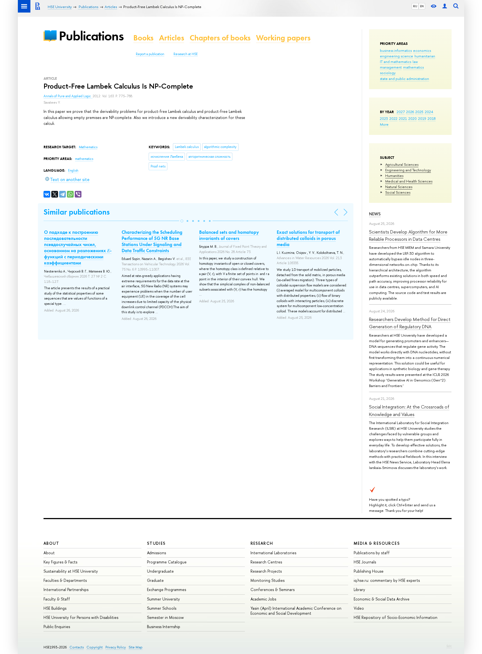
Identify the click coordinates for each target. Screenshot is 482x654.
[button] (182, 221)
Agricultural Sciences (401, 164)
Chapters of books (220, 38)
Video (359, 608)
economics (422, 50)
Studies (156, 543)
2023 (384, 118)
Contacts (76, 647)
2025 (419, 111)
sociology (388, 72)
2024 (429, 111)
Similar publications (77, 212)
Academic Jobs (263, 599)
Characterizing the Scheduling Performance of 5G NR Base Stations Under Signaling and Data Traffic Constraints (152, 241)
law (415, 61)
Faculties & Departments (65, 580)
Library (359, 589)
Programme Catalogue (167, 562)
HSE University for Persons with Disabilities (81, 617)
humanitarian (424, 56)
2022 (393, 118)
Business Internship (163, 626)
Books (143, 38)
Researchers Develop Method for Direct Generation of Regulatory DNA (409, 323)
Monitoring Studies (267, 580)
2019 (422, 118)
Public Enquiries (57, 626)
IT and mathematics (395, 61)
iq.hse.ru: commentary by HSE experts (387, 580)
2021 (403, 118)
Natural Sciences (398, 186)
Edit (449, 646)
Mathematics (88, 147)
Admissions (156, 552)
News (375, 214)
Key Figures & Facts (60, 562)
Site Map (136, 647)
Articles (171, 38)
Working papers (283, 38)
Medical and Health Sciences (408, 181)
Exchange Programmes (166, 589)
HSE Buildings (55, 608)
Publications (91, 35)
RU (415, 6)
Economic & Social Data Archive (381, 599)
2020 (412, 118)
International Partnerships (66, 589)
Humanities (394, 175)
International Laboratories (273, 552)
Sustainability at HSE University (71, 571)
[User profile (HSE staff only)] (444, 6)
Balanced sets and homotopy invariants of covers (229, 235)
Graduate (155, 580)
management (391, 67)
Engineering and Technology (408, 169)
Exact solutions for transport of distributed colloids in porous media (308, 238)
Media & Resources (377, 543)
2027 (401, 111)
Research (261, 543)
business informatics (396, 50)
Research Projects (266, 571)
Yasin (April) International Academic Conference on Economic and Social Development (295, 611)
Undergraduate (160, 571)
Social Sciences (397, 192)
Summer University (163, 599)
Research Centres (266, 562)
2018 (432, 118)
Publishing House (369, 571)
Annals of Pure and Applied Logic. (68, 96)
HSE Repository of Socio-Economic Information (395, 617)
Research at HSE (185, 54)
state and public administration (404, 78)
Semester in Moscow (165, 617)
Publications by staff (372, 552)
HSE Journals (365, 562)
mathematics (413, 67)
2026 (410, 111)
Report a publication (150, 54)
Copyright (94, 647)
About (51, 543)
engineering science (396, 56)
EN (422, 6)
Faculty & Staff (57, 599)
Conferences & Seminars (272, 589)
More (384, 124)
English (73, 170)
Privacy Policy (115, 647)
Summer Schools (161, 608)
